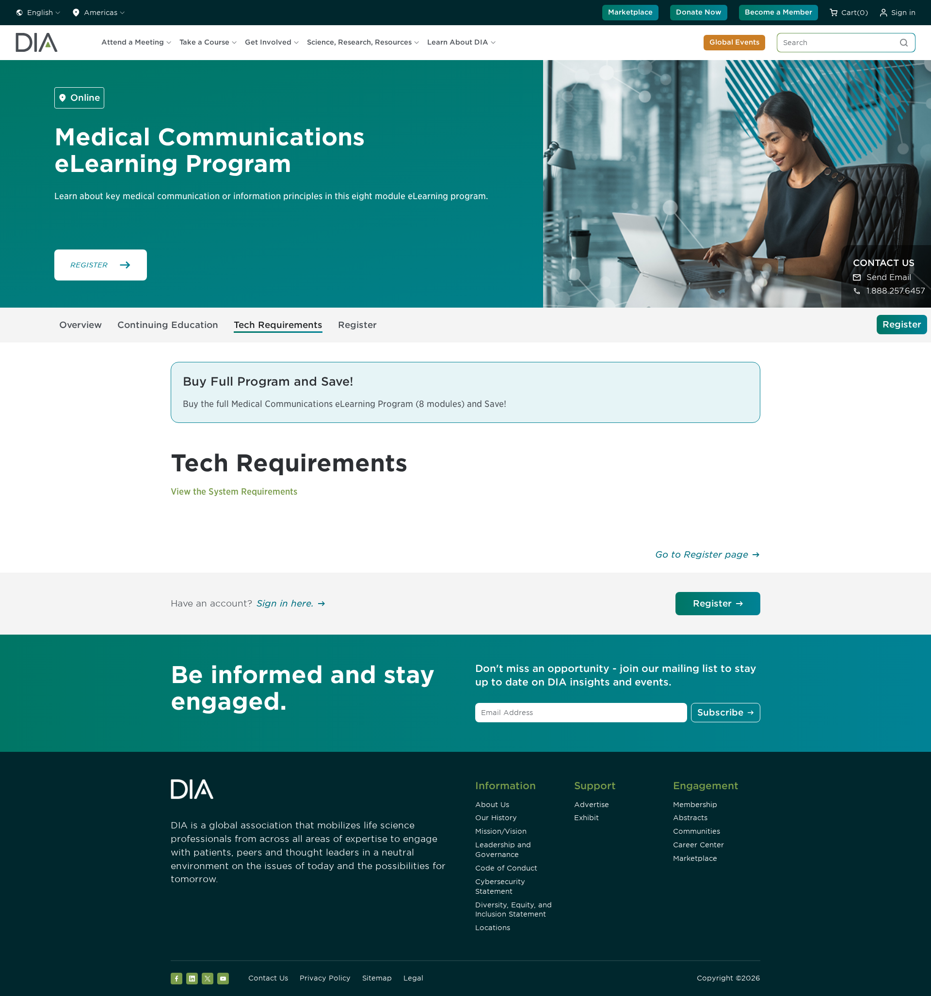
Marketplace (630, 12)
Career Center (698, 845)
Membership (695, 805)
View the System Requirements (234, 491)
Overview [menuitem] (80, 325)
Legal (413, 978)
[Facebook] (176, 978)
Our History (496, 818)
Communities (696, 831)
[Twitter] (207, 978)
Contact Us (268, 978)
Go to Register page (701, 554)
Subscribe (720, 712)
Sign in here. (285, 603)
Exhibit (586, 818)
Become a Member (778, 12)
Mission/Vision (501, 831)
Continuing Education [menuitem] (167, 325)
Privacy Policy (325, 978)
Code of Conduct (506, 868)
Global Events (734, 42)
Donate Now (699, 12)
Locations (492, 928)
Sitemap (377, 978)
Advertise (591, 805)
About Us (492, 805)
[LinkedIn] (192, 978)
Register (712, 603)
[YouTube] (223, 978)
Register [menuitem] (357, 325)
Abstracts (690, 818)
